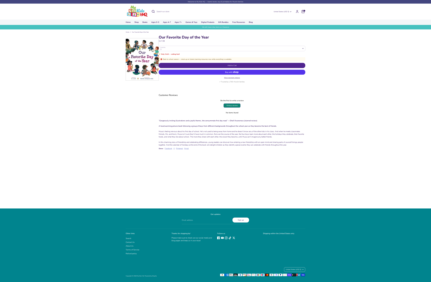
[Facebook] (218, 238)
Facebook (168, 148)
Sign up (241, 220)
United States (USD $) (281, 12)
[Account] (297, 11)
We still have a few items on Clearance (215, 27)
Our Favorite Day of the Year (140, 32)
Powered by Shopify (151, 276)
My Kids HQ (140, 276)
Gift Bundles (223, 22)
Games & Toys (191, 22)
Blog (251, 22)
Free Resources (238, 22)
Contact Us (130, 242)
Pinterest (179, 148)
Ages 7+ (178, 22)
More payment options (232, 78)
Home (128, 22)
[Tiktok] (230, 238)
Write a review (232, 105)
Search (128, 238)
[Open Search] (153, 11)
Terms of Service (132, 250)
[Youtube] (222, 238)
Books (144, 22)
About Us (129, 246)
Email (186, 148)
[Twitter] (233, 238)
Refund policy (131, 253)
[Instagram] (226, 238)
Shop (136, 22)
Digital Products (207, 22)
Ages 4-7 (167, 22)
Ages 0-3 (155, 22)
